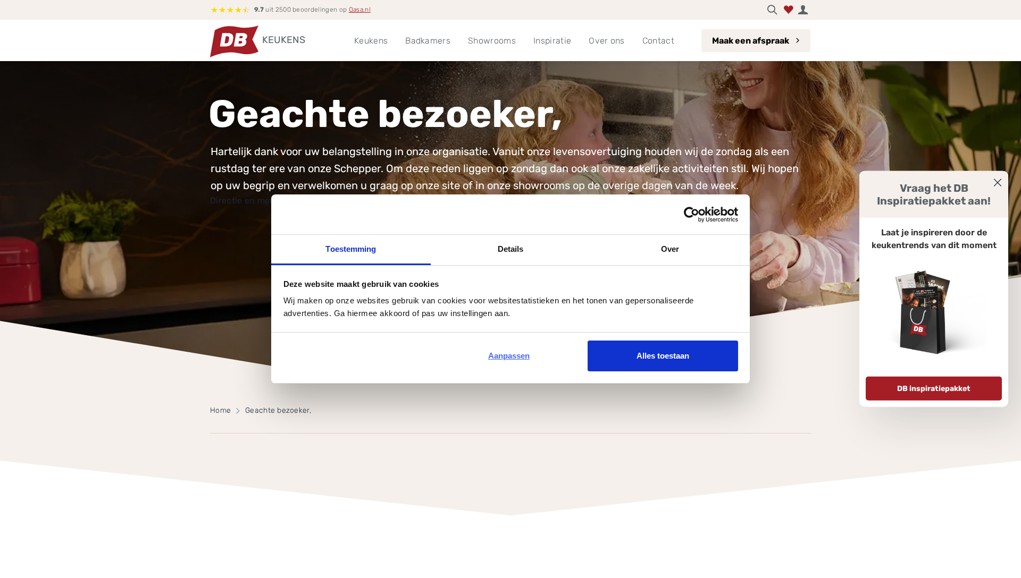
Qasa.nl (360, 9)
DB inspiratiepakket (933, 388)
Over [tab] (670, 248)
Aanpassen (509, 355)
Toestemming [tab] (350, 248)
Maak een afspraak (750, 41)
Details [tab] (511, 248)
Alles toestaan (663, 355)
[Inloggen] (803, 9)
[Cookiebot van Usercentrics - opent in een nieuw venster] (691, 215)
